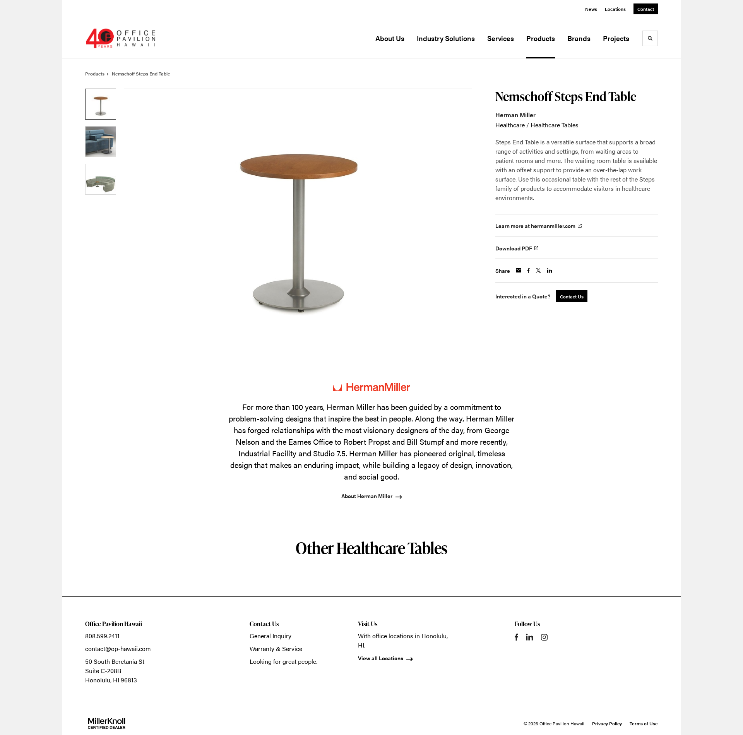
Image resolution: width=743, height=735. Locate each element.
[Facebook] (516, 637)
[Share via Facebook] (528, 270)
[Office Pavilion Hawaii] (124, 38)
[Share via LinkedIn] (549, 270)
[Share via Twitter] (538, 270)
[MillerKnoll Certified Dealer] (106, 723)
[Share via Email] (518, 270)
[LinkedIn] (529, 637)
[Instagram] (544, 637)
